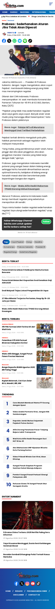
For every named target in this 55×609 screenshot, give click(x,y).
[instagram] (27, 585)
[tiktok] (38, 585)
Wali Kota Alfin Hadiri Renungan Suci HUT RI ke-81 (30, 439)
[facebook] (16, 585)
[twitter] (22, 585)
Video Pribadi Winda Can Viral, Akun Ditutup (29, 457)
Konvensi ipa (9, 247)
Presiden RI (40, 247)
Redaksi (19, 591)
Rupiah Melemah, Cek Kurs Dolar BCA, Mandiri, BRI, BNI (17, 382)
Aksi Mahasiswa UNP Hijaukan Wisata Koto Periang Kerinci (30, 448)
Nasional (24, 12)
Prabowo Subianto (25, 247)
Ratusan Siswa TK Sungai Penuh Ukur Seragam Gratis (30, 484)
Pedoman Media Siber (37, 591)
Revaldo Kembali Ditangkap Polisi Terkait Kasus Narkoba (26, 555)
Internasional (39, 12)
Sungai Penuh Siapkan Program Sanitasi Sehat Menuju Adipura (27, 466)
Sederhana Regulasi (28, 252)
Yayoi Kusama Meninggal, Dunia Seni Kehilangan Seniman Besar (27, 544)
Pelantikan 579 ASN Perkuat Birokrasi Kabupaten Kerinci (14, 341)
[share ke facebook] (4, 42)
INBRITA (10, 33)
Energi (29, 242)
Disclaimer (18, 595)
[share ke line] (25, 42)
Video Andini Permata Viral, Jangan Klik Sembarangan (31, 413)
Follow (46, 221)
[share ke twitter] (9, 42)
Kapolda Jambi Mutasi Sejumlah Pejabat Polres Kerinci (28, 421)
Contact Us (34, 595)
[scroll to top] (51, 594)
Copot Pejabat (17, 242)
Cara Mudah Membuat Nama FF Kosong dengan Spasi (31, 404)
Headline (38, 242)
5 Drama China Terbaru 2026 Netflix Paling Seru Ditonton (26, 533)
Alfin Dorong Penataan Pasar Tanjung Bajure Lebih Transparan (30, 430)
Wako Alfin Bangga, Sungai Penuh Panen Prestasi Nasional (17, 355)
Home (4, 12)
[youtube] (33, 585)
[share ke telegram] (20, 42)
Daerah (13, 12)
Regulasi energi (10, 252)
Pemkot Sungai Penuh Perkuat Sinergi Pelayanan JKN (30, 475)
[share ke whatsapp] (15, 42)
